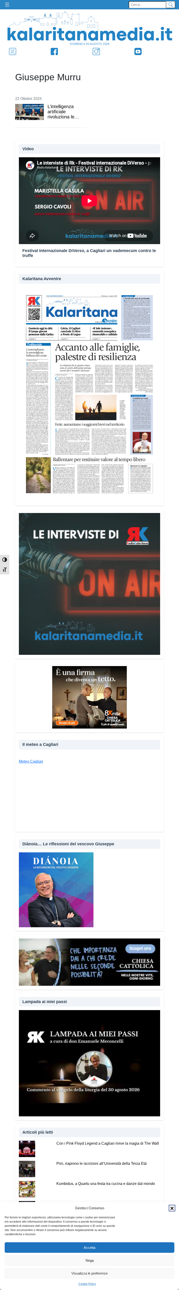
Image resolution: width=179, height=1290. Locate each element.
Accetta (89, 1248)
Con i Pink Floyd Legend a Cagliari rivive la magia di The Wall (107, 1143)
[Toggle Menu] (8, 5)
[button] (172, 1208)
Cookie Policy (87, 1284)
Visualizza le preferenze (89, 1273)
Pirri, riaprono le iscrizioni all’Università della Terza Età (101, 1163)
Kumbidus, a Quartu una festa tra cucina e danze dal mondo (105, 1184)
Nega (90, 1260)
